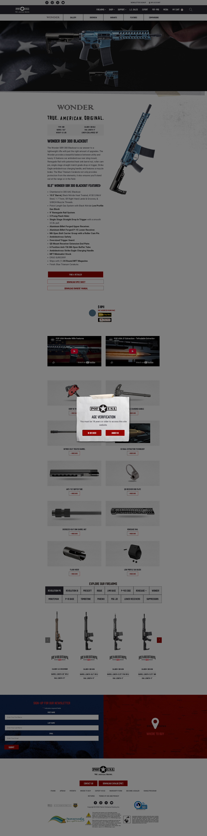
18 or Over (92, 432)
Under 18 (115, 432)
